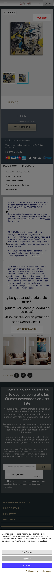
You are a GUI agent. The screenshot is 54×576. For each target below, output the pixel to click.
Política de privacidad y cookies (39, 571)
